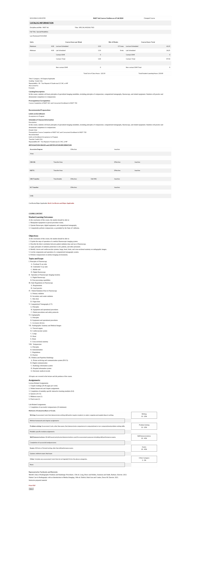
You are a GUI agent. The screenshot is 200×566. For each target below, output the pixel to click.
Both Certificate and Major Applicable (61, 203)
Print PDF (32, 485)
